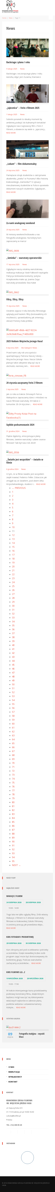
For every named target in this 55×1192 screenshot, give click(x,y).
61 (13, 727)
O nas (11, 1067)
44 (13, 660)
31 (13, 609)
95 (13, 861)
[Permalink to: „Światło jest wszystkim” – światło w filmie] (12, 452)
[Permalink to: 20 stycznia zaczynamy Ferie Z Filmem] (16, 375)
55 (13, 704)
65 (13, 743)
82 (13, 810)
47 (13, 672)
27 (13, 594)
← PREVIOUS (19, 487)
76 (13, 786)
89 (13, 837)
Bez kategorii (26, 348)
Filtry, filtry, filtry (14, 299)
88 (13, 833)
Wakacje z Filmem (14, 896)
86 (13, 825)
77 (13, 790)
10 (13, 527)
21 (13, 570)
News (10, 18)
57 (13, 711)
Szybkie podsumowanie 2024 (20, 424)
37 (13, 633)
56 (13, 708)
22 (13, 574)
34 (13, 621)
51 (13, 688)
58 (13, 715)
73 (13, 774)
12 (13, 535)
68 (13, 755)
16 (13, 550)
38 (13, 637)
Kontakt (12, 1081)
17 (13, 554)
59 (13, 719)
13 (13, 539)
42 (13, 653)
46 (13, 668)
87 (13, 829)
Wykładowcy (15, 1077)
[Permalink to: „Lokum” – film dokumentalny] (27, 149)
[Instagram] (28, 1132)
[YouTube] (35, 1132)
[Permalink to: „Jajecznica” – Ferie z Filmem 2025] (27, 93)
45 (13, 664)
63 (13, 735)
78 (13, 794)
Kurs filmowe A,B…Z (15, 972)
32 (13, 613)
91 (13, 845)
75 (13, 782)
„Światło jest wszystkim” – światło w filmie (24, 461)
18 (13, 558)
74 (13, 778)
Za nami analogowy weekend (20, 223)
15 (13, 546)
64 (13, 739)
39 (13, 641)
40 (13, 645)
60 (13, 723)
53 (13, 696)
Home (4, 18)
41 (13, 649)
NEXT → (16, 865)
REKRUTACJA (14, 1072)
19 (13, 562)
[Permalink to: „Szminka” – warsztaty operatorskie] (12, 250)
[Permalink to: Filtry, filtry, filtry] (12, 292)
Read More (11, 133)
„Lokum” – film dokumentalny (21, 163)
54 (13, 700)
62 (13, 731)
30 (13, 605)
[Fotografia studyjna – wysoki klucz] (13, 1027)
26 (13, 590)
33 (13, 617)
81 (13, 806)
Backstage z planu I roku (18, 62)
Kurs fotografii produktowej (20, 936)
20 (13, 566)
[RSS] (14, 1132)
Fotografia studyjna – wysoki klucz (32, 1035)
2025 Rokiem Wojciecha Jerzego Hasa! (24, 341)
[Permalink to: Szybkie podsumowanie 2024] (27, 415)
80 (13, 802)
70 (13, 763)
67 (13, 751)
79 (13, 798)
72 (13, 770)
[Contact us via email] (9, 1132)
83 (13, 814)
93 (13, 853)
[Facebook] (21, 1132)
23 (13, 578)
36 (13, 629)
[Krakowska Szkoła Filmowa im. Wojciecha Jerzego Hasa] (10, 6)
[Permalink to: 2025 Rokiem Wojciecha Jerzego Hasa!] (27, 331)
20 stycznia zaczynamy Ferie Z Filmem (24, 382)
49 (13, 680)
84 (13, 818)
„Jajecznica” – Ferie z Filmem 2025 (22, 107)
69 (13, 759)
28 (13, 598)
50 (13, 684)
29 (13, 601)
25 (13, 586)
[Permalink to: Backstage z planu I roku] (27, 47)
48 (13, 676)
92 (13, 849)
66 (13, 747)
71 (13, 766)
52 (13, 692)
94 (13, 857)
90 (13, 841)
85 (13, 821)
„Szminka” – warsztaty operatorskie (24, 257)
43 (13, 656)
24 (13, 582)
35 (13, 625)
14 (13, 542)
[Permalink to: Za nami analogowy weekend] (27, 208)
